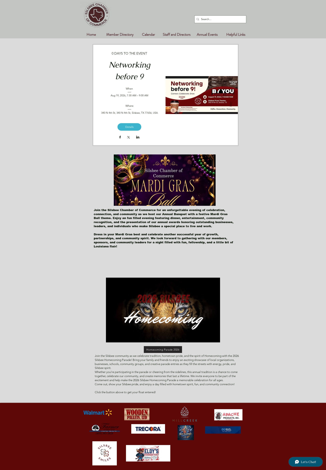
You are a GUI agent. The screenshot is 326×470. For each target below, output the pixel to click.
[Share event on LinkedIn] (137, 137)
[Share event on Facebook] (120, 137)
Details (129, 126)
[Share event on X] (128, 137)
